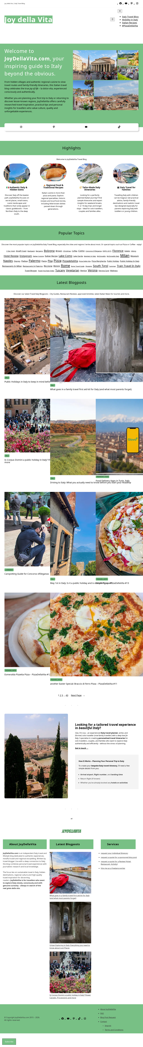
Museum (134, 256)
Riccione (48, 266)
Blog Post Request (108, 1017)
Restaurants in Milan (12, 266)
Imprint (108, 1025)
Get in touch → (81, 748)
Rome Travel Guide (77, 266)
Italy (7, 378)
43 (67, 695)
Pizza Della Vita (85, 261)
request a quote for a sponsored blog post (119, 857)
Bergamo (39, 251)
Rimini (56, 266)
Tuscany (60, 270)
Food (107, 477)
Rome (65, 265)
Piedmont (100, 477)
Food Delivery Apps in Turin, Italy (112, 481)
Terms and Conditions (114, 1030)
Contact (103, 1021)
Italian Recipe (51, 256)
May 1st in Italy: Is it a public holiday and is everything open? (81, 583)
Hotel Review (11, 256)
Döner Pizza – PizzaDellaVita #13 (112, 583)
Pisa (50, 261)
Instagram (26, 256)
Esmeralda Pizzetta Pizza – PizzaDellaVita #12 (27, 674)
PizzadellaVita (70, 261)
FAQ (102, 1013)
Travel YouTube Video (46, 271)
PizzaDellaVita (102, 579)
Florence (117, 250)
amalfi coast (21, 251)
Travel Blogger (31, 270)
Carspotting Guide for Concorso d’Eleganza (26, 574)
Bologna (49, 250)
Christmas (67, 251)
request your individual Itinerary (114, 853)
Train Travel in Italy (128, 266)
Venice (83, 270)
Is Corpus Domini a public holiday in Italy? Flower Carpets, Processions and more (43, 461)
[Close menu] (120, 11)
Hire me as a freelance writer (113, 868)
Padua (24, 261)
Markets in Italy (90, 256)
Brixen (59, 250)
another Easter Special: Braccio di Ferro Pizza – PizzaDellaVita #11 (83, 684)
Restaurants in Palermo (33, 266)
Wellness (114, 270)
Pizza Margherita (99, 261)
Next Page (78, 695)
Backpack (31, 251)
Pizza (57, 260)
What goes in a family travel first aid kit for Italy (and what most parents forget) (91, 389)
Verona (93, 270)
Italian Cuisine (38, 256)
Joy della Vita (28, 19)
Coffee (74, 251)
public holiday (113, 261)
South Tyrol (100, 266)
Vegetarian (72, 270)
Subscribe (9, 1041)
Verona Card (104, 270)
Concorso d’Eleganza (94, 251)
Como (81, 250)
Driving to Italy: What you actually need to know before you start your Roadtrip (90, 482)
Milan (124, 255)
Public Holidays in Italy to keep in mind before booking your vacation (39, 382)
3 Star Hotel (10, 251)
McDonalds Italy (113, 256)
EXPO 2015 (107, 251)
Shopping (88, 266)
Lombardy (9, 570)
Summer (112, 266)
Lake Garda (78, 256)
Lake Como (65, 256)
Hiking (133, 251)
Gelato (127, 251)
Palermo (34, 261)
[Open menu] (112, 19)
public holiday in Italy (129, 261)
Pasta (44, 261)
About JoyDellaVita (108, 1009)
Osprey (17, 261)
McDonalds (101, 256)
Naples (8, 261)
